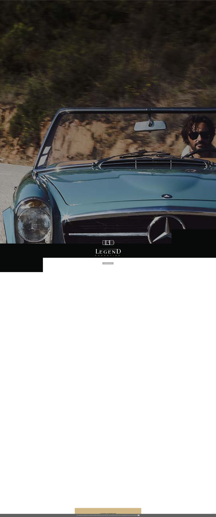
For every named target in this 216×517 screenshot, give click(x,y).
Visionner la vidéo (108, 263)
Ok (138, 515)
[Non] (214, 515)
